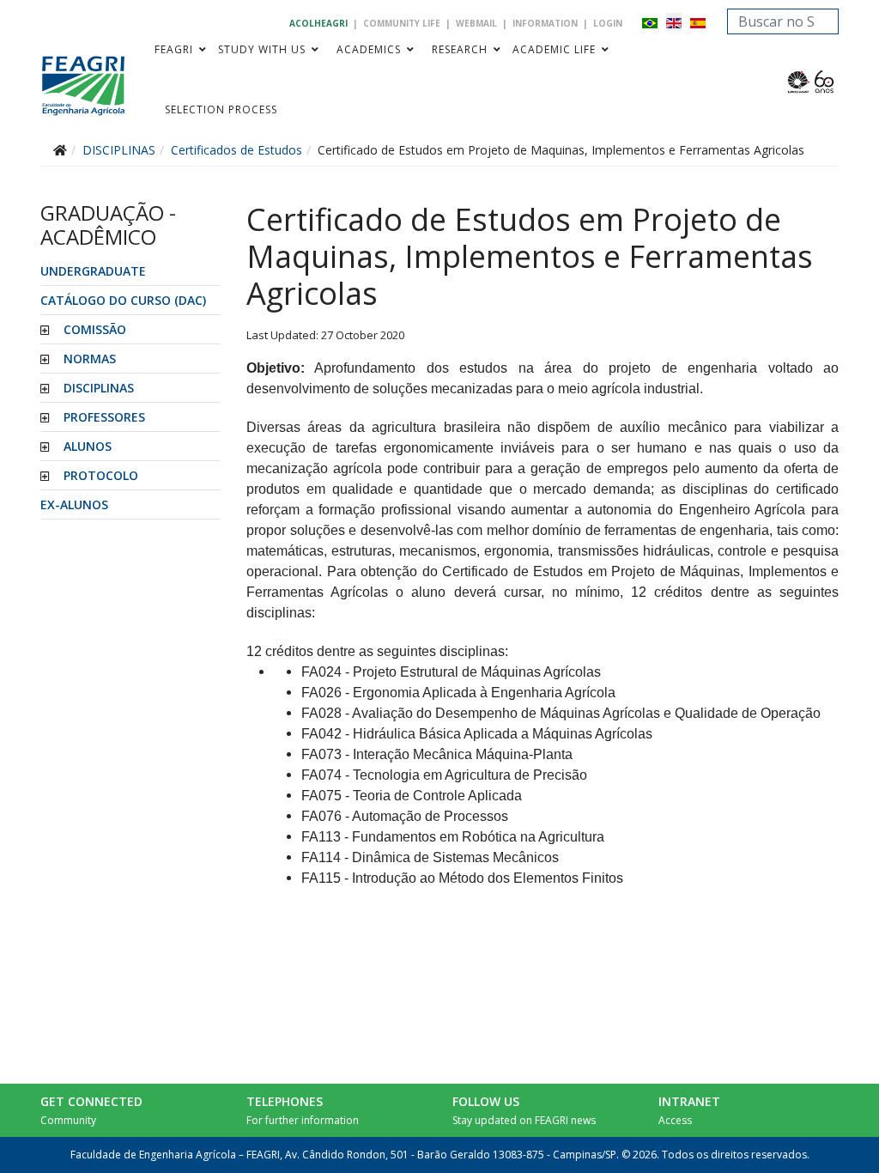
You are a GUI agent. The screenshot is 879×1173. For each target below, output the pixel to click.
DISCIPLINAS (99, 388)
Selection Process (221, 109)
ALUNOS (88, 446)
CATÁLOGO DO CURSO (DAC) (123, 300)
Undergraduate (93, 271)
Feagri (174, 49)
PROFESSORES (104, 417)
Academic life (554, 49)
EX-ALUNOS (74, 504)
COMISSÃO (95, 329)
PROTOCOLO (101, 475)
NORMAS (90, 358)
